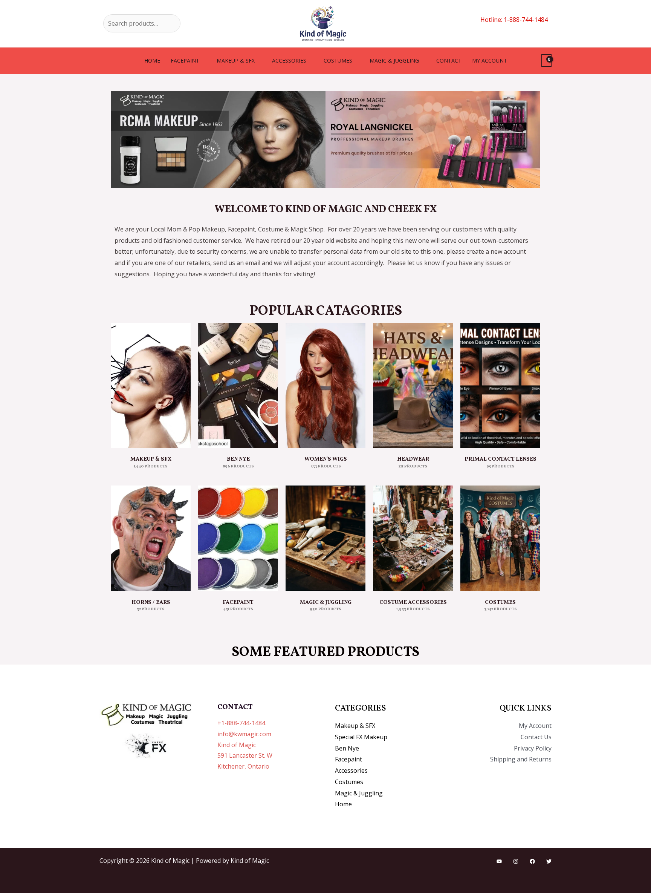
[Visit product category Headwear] (413, 385)
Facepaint (185, 60)
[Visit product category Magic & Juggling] (325, 538)
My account (489, 60)
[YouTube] (499, 861)
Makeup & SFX (236, 60)
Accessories (289, 60)
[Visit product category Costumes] (500, 538)
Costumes (338, 60)
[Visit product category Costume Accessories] (413, 538)
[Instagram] (515, 861)
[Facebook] (532, 861)
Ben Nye (347, 748)
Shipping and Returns (521, 759)
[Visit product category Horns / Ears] (151, 538)
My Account (535, 725)
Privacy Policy (533, 748)
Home (152, 60)
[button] (118, 139)
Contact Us (536, 737)
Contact (449, 60)
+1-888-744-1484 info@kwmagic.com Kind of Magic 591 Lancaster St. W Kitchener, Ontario (244, 744)
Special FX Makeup (361, 737)
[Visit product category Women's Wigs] (325, 385)
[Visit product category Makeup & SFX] (151, 385)
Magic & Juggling (394, 60)
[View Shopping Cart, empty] (546, 60)
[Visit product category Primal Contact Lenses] (500, 385)
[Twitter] (549, 861)
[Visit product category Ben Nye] (238, 385)
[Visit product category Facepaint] (238, 538)
